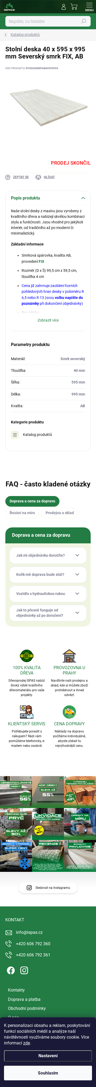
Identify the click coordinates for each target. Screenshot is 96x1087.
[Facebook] (10, 969)
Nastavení (48, 1055)
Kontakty (16, 990)
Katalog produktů (37, 434)
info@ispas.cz (29, 932)
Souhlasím (48, 1073)
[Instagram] (23, 969)
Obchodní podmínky (27, 1008)
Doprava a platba (24, 999)
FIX (41, 261)
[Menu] (89, 6)
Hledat (84, 21)
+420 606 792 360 (33, 943)
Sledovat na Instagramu (52, 888)
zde (26, 1043)
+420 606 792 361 (33, 954)
